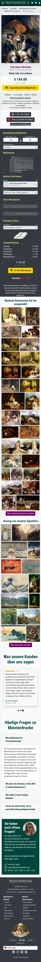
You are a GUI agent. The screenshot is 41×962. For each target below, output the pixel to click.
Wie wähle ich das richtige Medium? (17, 797)
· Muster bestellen (27, 919)
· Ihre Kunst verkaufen (29, 905)
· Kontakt (6, 902)
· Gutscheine (26, 916)
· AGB (5, 908)
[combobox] (20, 147)
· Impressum (7, 905)
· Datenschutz (7, 911)
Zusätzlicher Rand (8, 144)
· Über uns (6, 919)
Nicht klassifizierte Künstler (27, 9)
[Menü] (2, 3)
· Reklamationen (8, 916)
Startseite (5, 9)
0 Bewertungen (25, 124)
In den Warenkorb (22, 270)
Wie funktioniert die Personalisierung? (14, 739)
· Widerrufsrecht (8, 913)
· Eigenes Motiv (27, 902)
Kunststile (13, 9)
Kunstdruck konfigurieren (22, 87)
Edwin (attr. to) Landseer (12, 11)
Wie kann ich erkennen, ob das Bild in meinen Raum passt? (20, 785)
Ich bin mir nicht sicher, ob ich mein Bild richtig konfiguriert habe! (20, 808)
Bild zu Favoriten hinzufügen (22, 119)
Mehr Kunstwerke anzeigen (21, 645)
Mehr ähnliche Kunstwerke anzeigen (20, 513)
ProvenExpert (13, 701)
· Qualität (25, 908)
